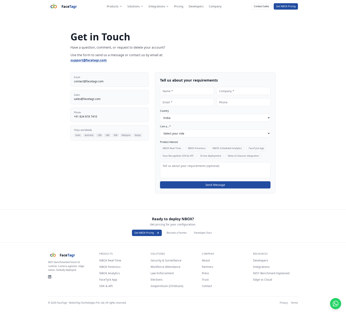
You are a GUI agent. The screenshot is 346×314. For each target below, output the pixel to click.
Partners (207, 267)
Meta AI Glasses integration (243, 155)
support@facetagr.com (88, 60)
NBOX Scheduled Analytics (227, 148)
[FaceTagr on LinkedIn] (49, 276)
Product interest (169, 142)
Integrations (157, 6)
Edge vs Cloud (262, 279)
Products (113, 6)
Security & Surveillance (166, 260)
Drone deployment (210, 155)
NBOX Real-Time (172, 148)
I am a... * (165, 126)
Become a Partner (177, 232)
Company (215, 6)
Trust (205, 279)
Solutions (133, 6)
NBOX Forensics (197, 148)
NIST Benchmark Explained (271, 273)
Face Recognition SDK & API (178, 155)
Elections (157, 279)
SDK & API (106, 286)
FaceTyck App (256, 148)
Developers (196, 6)
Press (205, 273)
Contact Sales (261, 6)
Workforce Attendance (165, 267)
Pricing (178, 6)
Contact (207, 286)
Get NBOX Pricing (286, 6)
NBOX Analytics (109, 273)
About (206, 260)
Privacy (284, 302)
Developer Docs (203, 232)
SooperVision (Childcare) (167, 286)
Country (164, 111)
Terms (294, 302)
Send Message (215, 185)
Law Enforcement (162, 273)
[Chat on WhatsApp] (335, 303)
